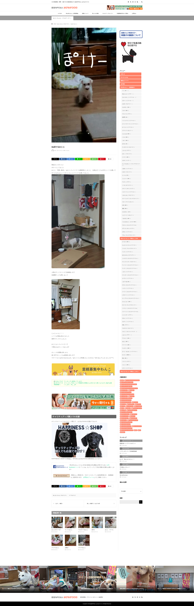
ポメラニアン (134, 418)
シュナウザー (124, 396)
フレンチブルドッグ (132, 410)
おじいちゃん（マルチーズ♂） (62, 18)
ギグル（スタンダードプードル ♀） (129, 285)
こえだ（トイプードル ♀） (127, 271)
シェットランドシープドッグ (128, 394)
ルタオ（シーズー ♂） (126, 160)
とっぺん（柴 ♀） (126, 175)
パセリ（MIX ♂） (125, 140)
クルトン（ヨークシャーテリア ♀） (129, 331)
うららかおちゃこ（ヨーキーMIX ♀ (129, 221)
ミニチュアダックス (126, 424)
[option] (19, 579)
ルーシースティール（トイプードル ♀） (130, 123)
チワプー (138, 404)
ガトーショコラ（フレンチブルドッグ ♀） (131, 198)
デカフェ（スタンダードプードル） (129, 225)
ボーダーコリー (125, 418)
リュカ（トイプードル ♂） (127, 251)
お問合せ (134, 13)
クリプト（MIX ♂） (126, 157)
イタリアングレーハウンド (127, 382)
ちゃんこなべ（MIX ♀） (127, 301)
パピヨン (128, 408)
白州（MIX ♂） (125, 205)
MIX (122, 380)
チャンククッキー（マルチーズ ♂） (129, 261)
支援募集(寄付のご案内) (122, 13)
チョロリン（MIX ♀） (126, 348)
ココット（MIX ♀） (126, 364)
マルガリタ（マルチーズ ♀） (128, 328)
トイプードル (130, 406)
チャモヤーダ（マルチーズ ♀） (128, 147)
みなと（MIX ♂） (125, 341)
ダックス (123, 404)
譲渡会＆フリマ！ (125, 80)
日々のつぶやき (124, 77)
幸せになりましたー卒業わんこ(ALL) (129, 371)
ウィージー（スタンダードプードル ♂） (130, 265)
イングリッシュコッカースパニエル (129, 384)
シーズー (132, 396)
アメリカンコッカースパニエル (132, 380)
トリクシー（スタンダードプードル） (130, 308)
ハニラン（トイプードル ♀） (128, 288)
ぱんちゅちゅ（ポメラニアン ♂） (129, 255)
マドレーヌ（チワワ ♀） (127, 113)
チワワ (123, 406)
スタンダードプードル (126, 402)
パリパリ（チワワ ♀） (126, 361)
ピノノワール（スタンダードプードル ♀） (131, 298)
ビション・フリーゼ (137, 408)
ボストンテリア (125, 416)
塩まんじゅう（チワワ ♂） (128, 93)
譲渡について (85, 13)
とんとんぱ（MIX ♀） (126, 133)
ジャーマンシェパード (126, 400)
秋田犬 (123, 432)
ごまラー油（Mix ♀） (126, 281)
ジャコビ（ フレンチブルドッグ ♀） (129, 248)
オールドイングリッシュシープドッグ (129, 388)
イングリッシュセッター (127, 386)
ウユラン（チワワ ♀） (126, 181)
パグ (123, 408)
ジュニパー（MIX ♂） (126, 178)
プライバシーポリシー (92, 597)
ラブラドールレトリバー (127, 428)
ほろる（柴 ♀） (125, 143)
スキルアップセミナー (107, 13)
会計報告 (123, 84)
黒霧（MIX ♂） (125, 208)
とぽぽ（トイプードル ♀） (127, 168)
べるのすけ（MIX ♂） (126, 218)
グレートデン (124, 390)
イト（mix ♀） (125, 90)
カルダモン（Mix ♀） (126, 107)
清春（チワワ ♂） (126, 324)
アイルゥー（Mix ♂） (126, 338)
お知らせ (123, 74)
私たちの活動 (95, 13)
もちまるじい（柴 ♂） (126, 211)
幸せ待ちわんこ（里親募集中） (128, 87)
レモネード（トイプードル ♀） (128, 295)
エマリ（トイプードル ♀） (127, 368)
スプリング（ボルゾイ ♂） (127, 130)
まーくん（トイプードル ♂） (128, 127)
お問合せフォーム (88, 477)
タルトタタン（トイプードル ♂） (129, 97)
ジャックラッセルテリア (127, 398)
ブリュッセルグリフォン (127, 412)
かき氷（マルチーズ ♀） (127, 103)
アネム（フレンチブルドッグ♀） (129, 235)
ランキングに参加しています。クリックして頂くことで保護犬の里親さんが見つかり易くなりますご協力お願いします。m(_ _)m (88, 383)
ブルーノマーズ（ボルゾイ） (128, 201)
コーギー (132, 390)
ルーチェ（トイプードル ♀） (128, 278)
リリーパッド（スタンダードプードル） (130, 311)
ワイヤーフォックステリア (127, 430)
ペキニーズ (134, 414)
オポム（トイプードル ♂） (127, 318)
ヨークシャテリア (137, 426)
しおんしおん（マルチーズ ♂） (128, 195)
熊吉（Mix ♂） (125, 358)
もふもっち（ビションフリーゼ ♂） (129, 245)
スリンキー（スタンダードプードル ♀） (130, 275)
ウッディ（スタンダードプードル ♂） (130, 268)
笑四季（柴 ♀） (125, 117)
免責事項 (101, 597)
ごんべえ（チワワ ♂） (126, 150)
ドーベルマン (138, 406)
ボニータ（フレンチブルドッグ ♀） (129, 304)
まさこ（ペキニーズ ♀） (127, 153)
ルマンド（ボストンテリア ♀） (128, 188)
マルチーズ (73, 495)
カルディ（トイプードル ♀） (128, 321)
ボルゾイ (133, 416)
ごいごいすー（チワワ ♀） (127, 314)
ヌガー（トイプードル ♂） (128, 100)
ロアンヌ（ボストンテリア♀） (128, 228)
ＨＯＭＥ (60, 13)
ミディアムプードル (133, 420)
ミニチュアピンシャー (126, 426)
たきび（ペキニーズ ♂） (127, 171)
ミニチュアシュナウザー (127, 422)
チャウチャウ (131, 404)
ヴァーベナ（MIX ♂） (126, 344)
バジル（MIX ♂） (125, 137)
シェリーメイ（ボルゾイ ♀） (128, 215)
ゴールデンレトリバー (126, 392)
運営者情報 (82, 597)
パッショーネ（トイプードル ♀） (129, 120)
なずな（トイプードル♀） (127, 231)
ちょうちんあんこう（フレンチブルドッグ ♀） (131, 164)
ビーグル (123, 410)
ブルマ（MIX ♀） (125, 110)
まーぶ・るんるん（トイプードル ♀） (130, 351)
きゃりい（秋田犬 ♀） (126, 354)
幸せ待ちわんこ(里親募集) (72, 13)
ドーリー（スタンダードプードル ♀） (130, 291)
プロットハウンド (125, 414)
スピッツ (135, 402)
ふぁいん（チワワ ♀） (127, 334)
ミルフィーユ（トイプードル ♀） (129, 191)
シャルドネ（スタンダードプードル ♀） (130, 258)
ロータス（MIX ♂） (126, 241)
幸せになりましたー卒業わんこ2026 (129, 238)
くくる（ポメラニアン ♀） (127, 185)
